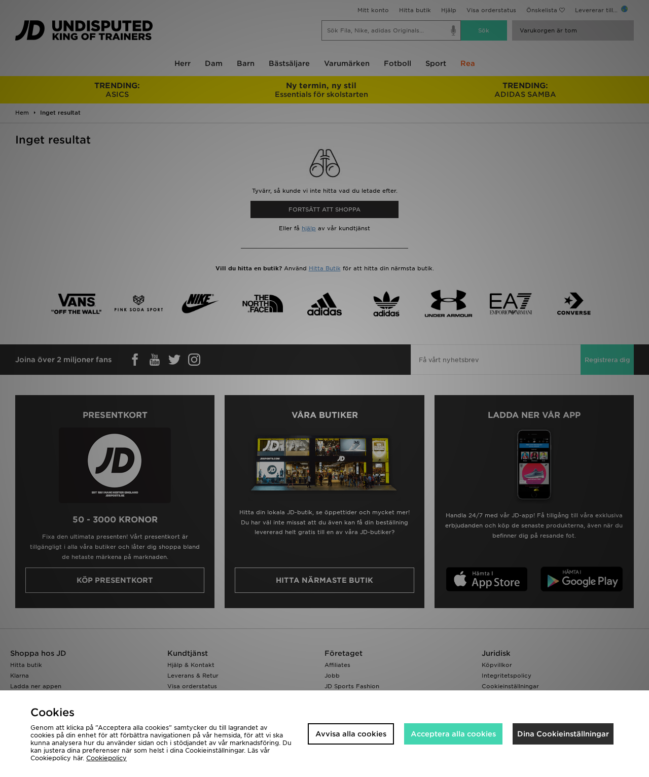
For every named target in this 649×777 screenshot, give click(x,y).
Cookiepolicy (106, 758)
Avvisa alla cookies (350, 734)
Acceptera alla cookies (453, 734)
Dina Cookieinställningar (563, 734)
